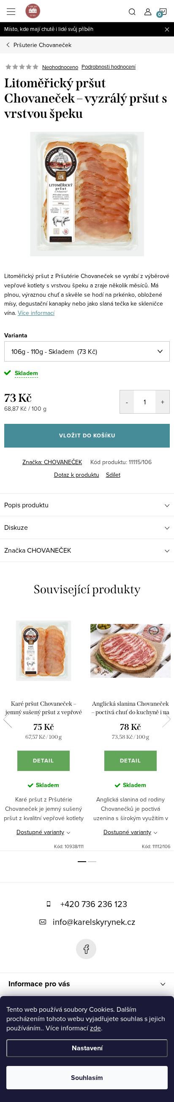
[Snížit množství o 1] (127, 401)
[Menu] (11, 11)
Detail (43, 761)
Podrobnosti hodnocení (109, 67)
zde (95, 1027)
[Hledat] (132, 11)
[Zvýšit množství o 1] (162, 401)
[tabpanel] (43, 730)
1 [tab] (82, 861)
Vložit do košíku (87, 435)
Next (166, 719)
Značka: (52, 462)
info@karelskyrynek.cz (94, 922)
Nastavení (87, 1048)
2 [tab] (92, 861)
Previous (7, 719)
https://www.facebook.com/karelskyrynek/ (86, 949)
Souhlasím (87, 1078)
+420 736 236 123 (93, 904)
